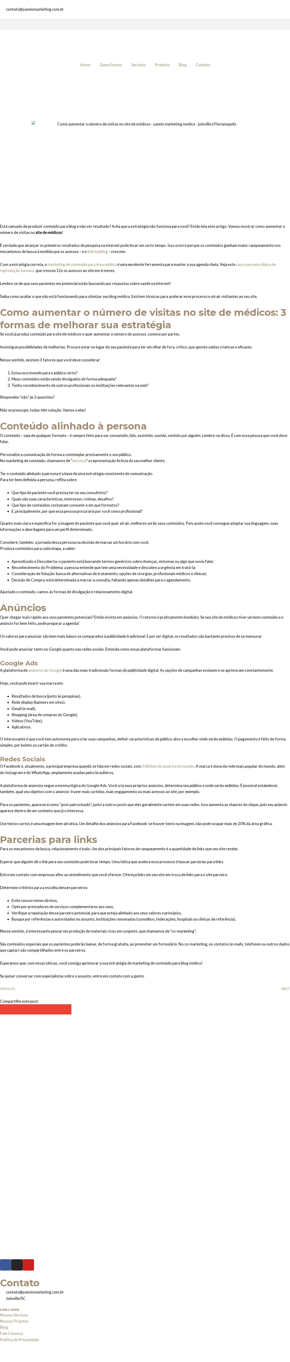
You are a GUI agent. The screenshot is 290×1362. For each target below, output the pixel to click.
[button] (5, 1009)
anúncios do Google (45, 670)
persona (79, 460)
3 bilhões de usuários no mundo (168, 766)
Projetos (162, 64)
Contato (203, 64)
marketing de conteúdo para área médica (82, 264)
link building (98, 251)
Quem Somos (110, 64)
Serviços (138, 64)
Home (85, 64)
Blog (183, 64)
